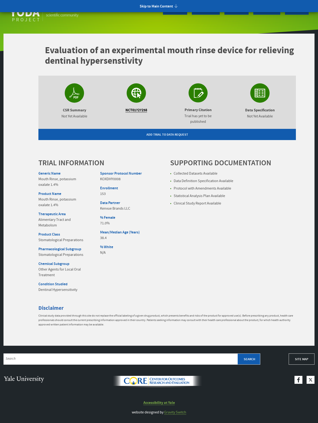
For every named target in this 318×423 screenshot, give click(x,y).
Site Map (301, 359)
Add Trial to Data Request (167, 135)
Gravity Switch (175, 412)
